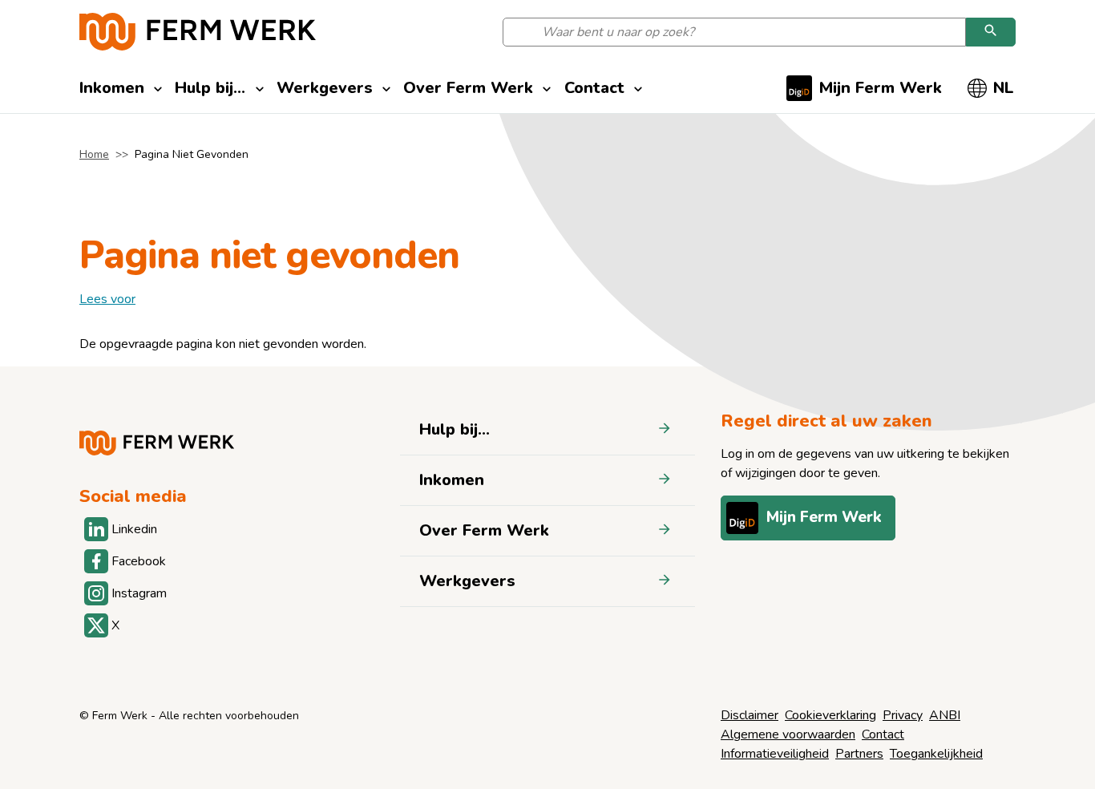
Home (94, 154)
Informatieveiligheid (775, 754)
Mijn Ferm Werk (824, 517)
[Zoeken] (991, 32)
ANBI (944, 715)
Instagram (138, 593)
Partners (859, 754)
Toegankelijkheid (936, 754)
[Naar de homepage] (197, 31)
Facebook (138, 561)
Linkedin (133, 529)
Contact (883, 734)
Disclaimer (749, 715)
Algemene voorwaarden (788, 734)
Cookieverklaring (830, 715)
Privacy (903, 715)
